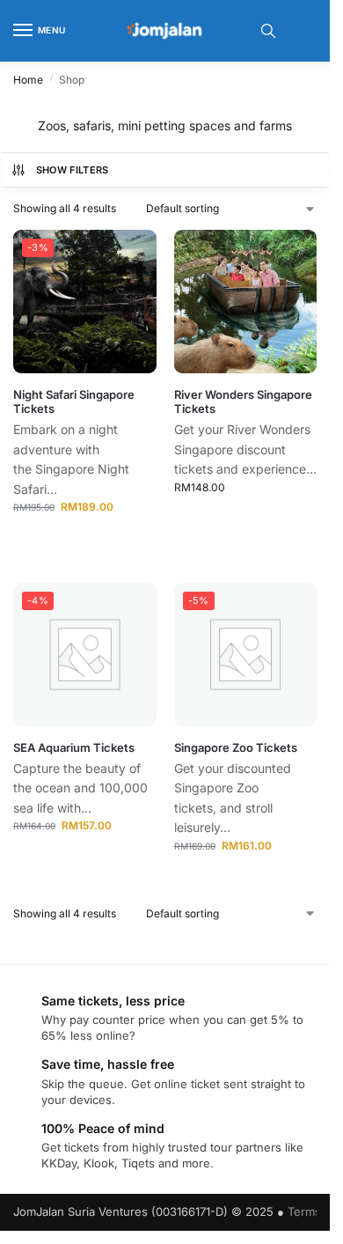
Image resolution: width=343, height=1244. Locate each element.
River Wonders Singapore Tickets (243, 401)
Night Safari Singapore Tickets (74, 401)
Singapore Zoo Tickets (235, 747)
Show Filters (72, 170)
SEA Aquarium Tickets (74, 747)
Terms (304, 1211)
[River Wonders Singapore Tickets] (245, 301)
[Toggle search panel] (268, 31)
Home (28, 79)
